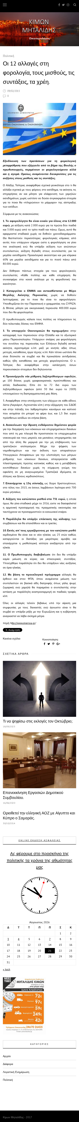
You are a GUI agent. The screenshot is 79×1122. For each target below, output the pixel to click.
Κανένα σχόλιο (11, 638)
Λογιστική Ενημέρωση (16, 1072)
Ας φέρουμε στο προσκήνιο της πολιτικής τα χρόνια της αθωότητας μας (39, 860)
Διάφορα (8, 1064)
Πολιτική (8, 56)
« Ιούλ (6, 969)
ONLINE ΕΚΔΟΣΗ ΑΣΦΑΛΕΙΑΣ (39, 840)
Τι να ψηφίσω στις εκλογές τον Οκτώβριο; (37, 721)
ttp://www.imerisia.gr (23, 623)
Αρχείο (7, 1056)
